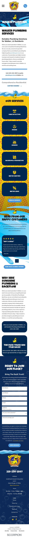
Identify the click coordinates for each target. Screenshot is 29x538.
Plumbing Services (14, 506)
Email (4, 402)
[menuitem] (7, 531)
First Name (5, 387)
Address (5, 407)
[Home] (14, 6)
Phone (4, 397)
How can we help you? (8, 417)
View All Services (14, 200)
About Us (14, 503)
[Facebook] (16, 519)
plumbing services (15, 53)
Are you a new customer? (9, 412)
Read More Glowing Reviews (14, 266)
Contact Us (14, 512)
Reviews (14, 509)
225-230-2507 (12, 350)
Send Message (14, 445)
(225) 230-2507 (12, 73)
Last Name (5, 392)
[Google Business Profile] (13, 519)
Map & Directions (14, 485)
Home (14, 500)
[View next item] (17, 261)
